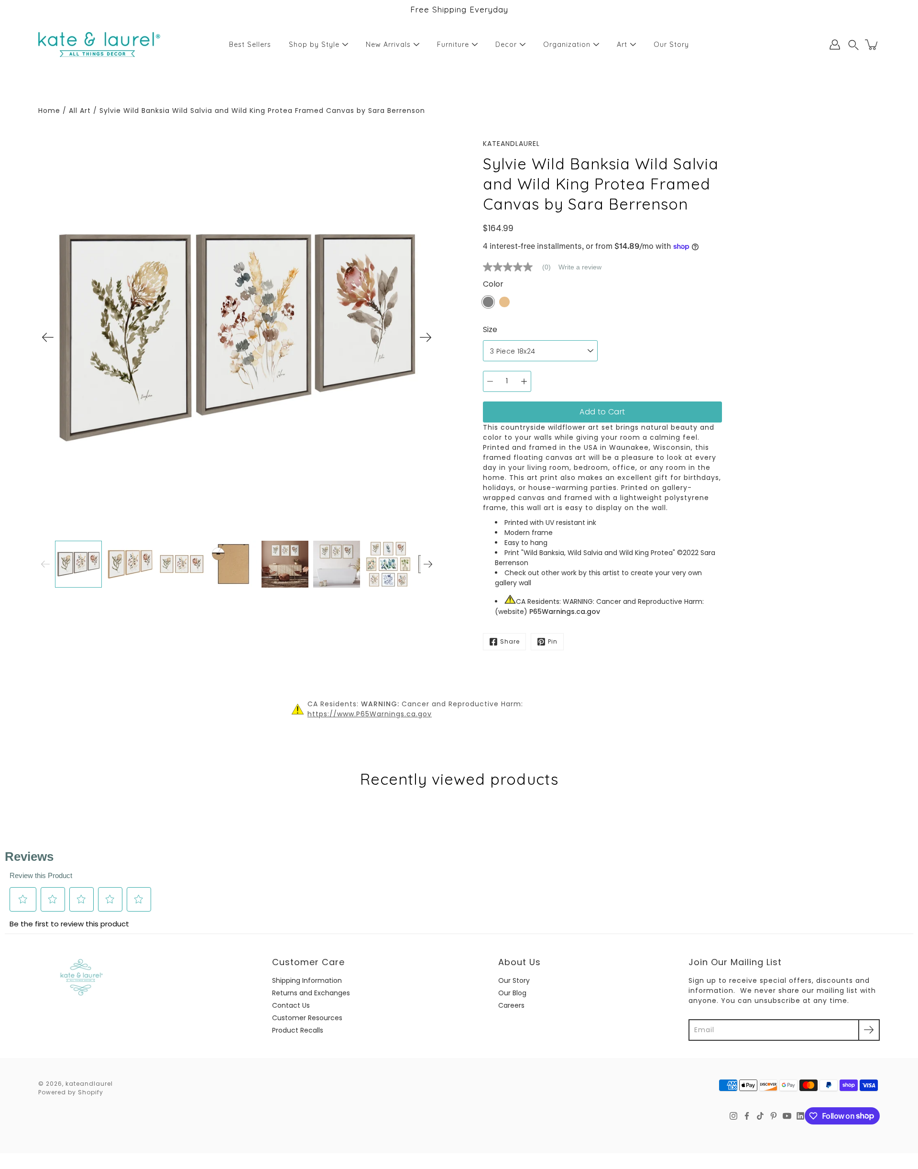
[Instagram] (733, 1116)
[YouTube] (787, 1116)
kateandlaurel (89, 1084)
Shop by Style (314, 44)
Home (49, 110)
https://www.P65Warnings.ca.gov (369, 714)
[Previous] (47, 337)
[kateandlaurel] (99, 44)
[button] (853, 45)
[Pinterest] (773, 1116)
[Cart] (872, 44)
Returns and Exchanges (311, 993)
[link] (520, 267)
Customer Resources (307, 1018)
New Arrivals (388, 44)
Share (510, 641)
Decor (506, 44)
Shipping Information (307, 980)
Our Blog (512, 993)
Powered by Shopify (70, 1092)
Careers (511, 1005)
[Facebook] (747, 1116)
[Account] (834, 44)
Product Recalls (297, 1030)
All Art (80, 110)
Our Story (671, 44)
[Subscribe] (869, 1030)
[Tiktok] (760, 1116)
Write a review (579, 267)
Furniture (453, 44)
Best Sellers (250, 44)
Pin (552, 641)
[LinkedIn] (800, 1116)
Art (622, 44)
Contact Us (291, 1005)
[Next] (425, 337)
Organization (566, 44)
